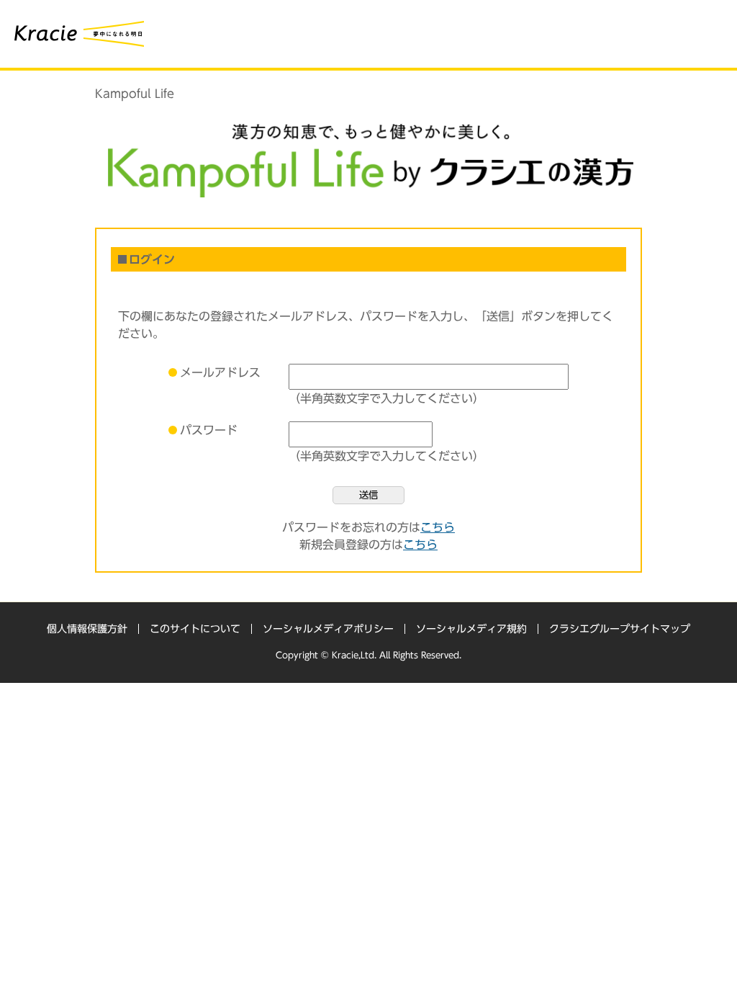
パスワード (209, 430)
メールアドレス (220, 372)
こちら (437, 527)
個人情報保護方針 (87, 629)
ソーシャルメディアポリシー (328, 629)
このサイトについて (195, 629)
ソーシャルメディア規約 (471, 629)
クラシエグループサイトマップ (619, 629)
